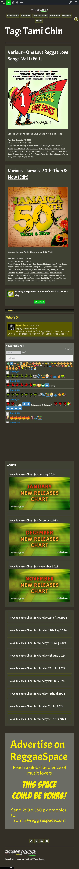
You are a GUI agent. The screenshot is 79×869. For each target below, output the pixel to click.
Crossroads (13, 15)
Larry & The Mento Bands (39, 272)
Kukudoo (19, 272)
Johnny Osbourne (57, 270)
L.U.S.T (22, 151)
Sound (67, 349)
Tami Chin (45, 154)
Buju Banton (37, 264)
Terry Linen (16, 157)
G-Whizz (28, 267)
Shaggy (16, 154)
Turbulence (51, 281)
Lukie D (39, 151)
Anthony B (24, 146)
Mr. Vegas (39, 275)
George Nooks (19, 148)
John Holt (45, 270)
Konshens (15, 151)
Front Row (55, 15)
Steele (15, 278)
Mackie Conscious (15, 275)
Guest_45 (15, 371)
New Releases (25, 143)
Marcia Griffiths (49, 151)
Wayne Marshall (28, 157)
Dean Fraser (56, 264)
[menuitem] (3, 2)
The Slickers (19, 281)
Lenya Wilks (30, 151)
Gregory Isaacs (32, 148)
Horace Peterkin (14, 270)
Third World (29, 281)
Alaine (16, 146)
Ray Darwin (60, 275)
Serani (10, 278)
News (39, 20)
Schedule (26, 15)
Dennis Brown (54, 146)
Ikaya (31, 270)
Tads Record (35, 154)
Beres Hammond (35, 146)
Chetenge (47, 264)
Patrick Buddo (49, 275)
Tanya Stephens (56, 154)
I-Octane (48, 148)
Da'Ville (45, 146)
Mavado (59, 151)
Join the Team (40, 15)
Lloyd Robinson (56, 272)
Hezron (41, 148)
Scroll (71, 349)
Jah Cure (56, 148)
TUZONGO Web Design (34, 859)
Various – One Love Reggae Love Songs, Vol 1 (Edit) (38, 55)
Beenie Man (27, 264)
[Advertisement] (39, 440)
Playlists (66, 15)
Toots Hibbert (40, 281)
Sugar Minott (25, 154)
